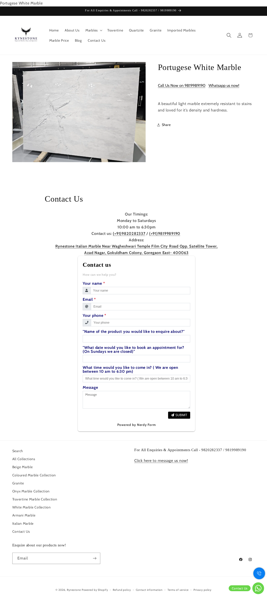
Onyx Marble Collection (31, 491)
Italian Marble (23, 523)
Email (89, 299)
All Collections (23, 459)
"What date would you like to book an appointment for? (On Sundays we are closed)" (133, 349)
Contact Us (21, 531)
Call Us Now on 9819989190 (181, 85)
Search (17, 451)
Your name (94, 283)
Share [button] (166, 125)
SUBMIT (181, 415)
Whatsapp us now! (224, 85)
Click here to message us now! (161, 460)
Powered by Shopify (95, 589)
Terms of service (178, 589)
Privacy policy (202, 589)
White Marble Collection (31, 507)
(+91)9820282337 (129, 233)
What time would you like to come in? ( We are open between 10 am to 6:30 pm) (130, 369)
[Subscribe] (94, 558)
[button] (93, 30)
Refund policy (122, 589)
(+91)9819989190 (164, 233)
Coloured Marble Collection (34, 475)
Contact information (149, 589)
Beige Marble (22, 467)
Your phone (94, 315)
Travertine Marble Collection (34, 499)
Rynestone (74, 589)
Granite (18, 483)
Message (90, 387)
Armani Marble (24, 515)
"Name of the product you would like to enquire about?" (134, 331)
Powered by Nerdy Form (136, 425)
